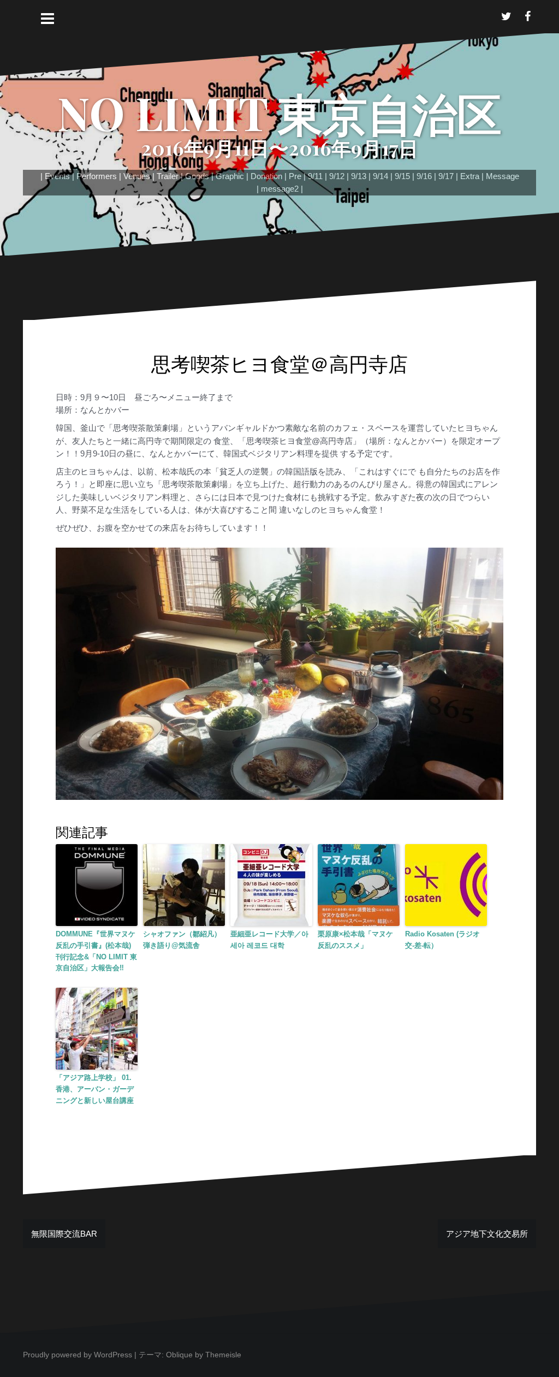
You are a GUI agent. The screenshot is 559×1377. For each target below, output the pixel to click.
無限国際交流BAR (64, 1233)
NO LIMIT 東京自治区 (279, 112)
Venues (136, 176)
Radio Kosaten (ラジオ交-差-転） (442, 939)
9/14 (380, 176)
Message (502, 176)
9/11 (315, 176)
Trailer (168, 176)
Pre (295, 176)
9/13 (358, 176)
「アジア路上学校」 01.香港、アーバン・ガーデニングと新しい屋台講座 (95, 1089)
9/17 (446, 176)
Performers (96, 176)
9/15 (402, 176)
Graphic (230, 176)
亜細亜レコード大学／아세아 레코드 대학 (269, 939)
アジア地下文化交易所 (487, 1233)
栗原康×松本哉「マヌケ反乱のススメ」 (355, 939)
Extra (469, 176)
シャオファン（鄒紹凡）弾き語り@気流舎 (182, 939)
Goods (197, 176)
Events (57, 176)
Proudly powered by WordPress (77, 1354)
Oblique (179, 1354)
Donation (266, 176)
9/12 (336, 176)
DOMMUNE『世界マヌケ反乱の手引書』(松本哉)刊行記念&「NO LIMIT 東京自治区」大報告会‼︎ (96, 951)
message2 (280, 188)
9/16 (424, 176)
